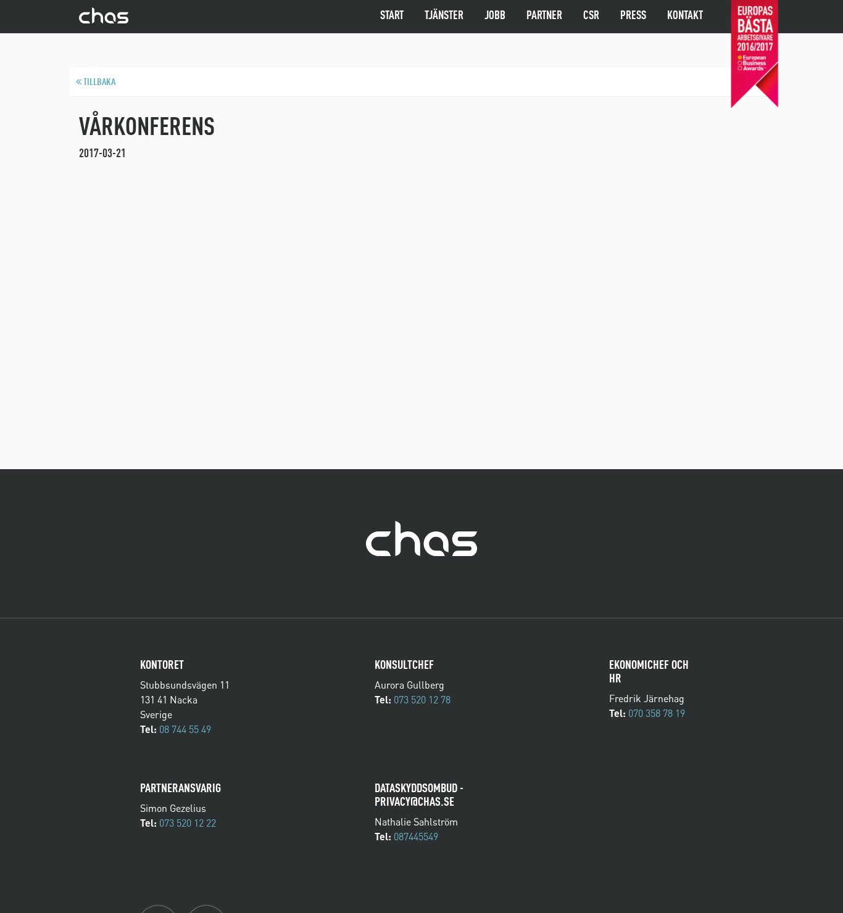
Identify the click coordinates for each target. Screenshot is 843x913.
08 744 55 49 (185, 729)
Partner (544, 16)
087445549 (416, 836)
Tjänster (444, 16)
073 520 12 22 (187, 823)
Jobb (494, 16)
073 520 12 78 (422, 700)
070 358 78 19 (656, 713)
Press (633, 16)
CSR (591, 16)
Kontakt (685, 16)
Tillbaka (98, 83)
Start (392, 16)
